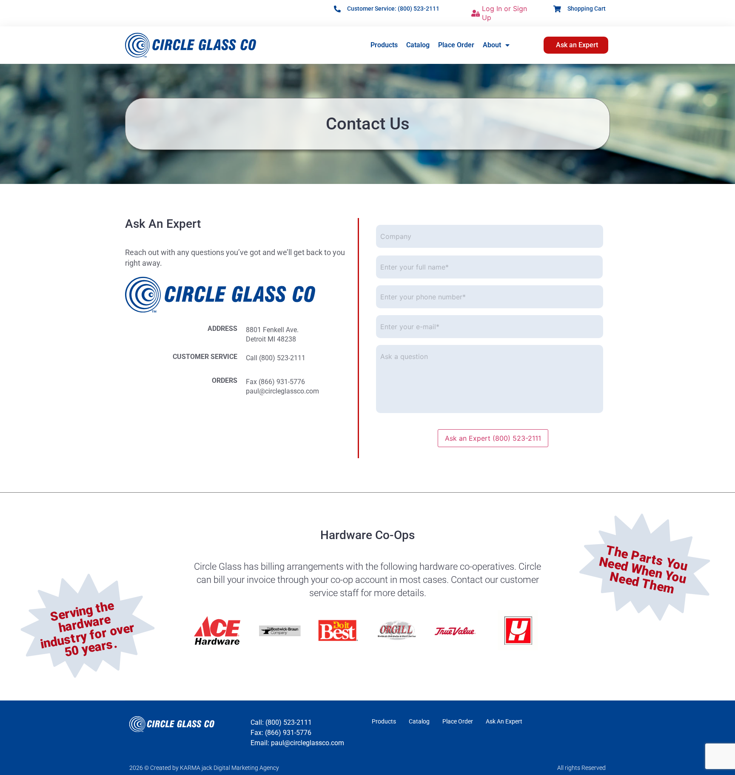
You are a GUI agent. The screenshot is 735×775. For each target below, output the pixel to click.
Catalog (418, 45)
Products (384, 45)
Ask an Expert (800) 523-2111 (493, 438)
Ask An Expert (504, 721)
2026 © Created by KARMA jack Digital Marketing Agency (204, 767)
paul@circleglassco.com (282, 391)
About (492, 45)
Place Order (456, 45)
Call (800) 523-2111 (275, 358)
